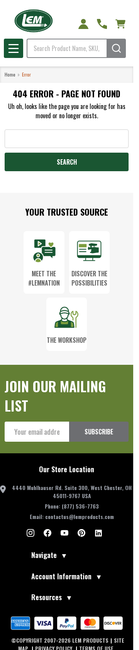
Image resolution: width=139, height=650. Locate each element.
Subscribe (99, 431)
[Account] (83, 24)
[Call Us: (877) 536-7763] (102, 24)
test (30, 533)
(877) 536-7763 (80, 506)
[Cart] (120, 24)
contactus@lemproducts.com (79, 516)
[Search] (116, 48)
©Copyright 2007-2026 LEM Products (59, 640)
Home (10, 74)
